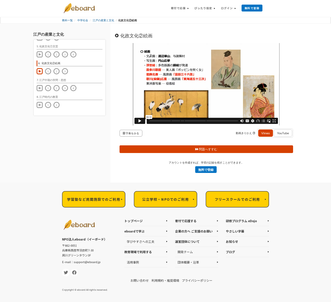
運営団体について (187, 241)
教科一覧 (67, 20)
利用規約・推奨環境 (165, 280)
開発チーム (185, 252)
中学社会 (82, 20)
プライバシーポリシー (197, 280)
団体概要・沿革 (188, 262)
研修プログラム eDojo (241, 221)
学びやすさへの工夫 (140, 241)
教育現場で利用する (138, 252)
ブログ (230, 252)
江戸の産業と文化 (103, 20)
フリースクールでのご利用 (237, 199)
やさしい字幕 (235, 231)
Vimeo (265, 133)
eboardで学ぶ (134, 231)
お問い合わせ (139, 280)
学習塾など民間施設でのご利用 (93, 199)
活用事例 (133, 262)
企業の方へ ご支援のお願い (194, 231)
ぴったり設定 (203, 8)
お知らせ (232, 241)
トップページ (133, 221)
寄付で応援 (178, 8)
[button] (254, 133)
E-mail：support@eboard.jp (81, 262)
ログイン (227, 8)
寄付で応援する (186, 221)
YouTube (283, 133)
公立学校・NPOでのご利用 (165, 199)
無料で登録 (252, 8)
